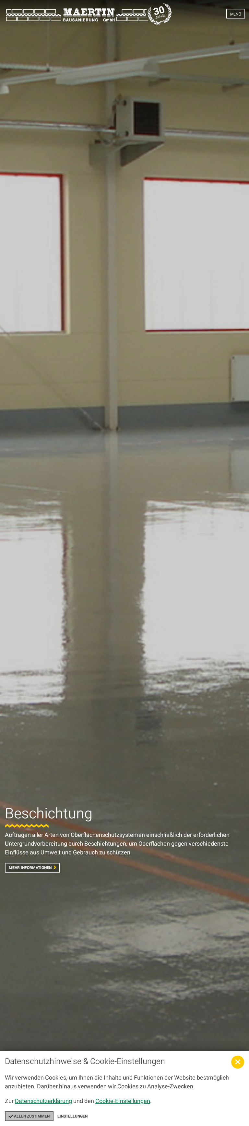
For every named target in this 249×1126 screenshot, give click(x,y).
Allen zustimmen (31, 1116)
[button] (237, 1062)
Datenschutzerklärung (43, 1101)
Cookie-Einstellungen (122, 1101)
